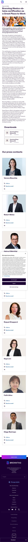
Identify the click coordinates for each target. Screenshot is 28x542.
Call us (8, 183)
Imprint (14, 527)
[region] (14, 271)
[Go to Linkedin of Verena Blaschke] (5, 188)
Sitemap (14, 530)
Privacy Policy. (7, 275)
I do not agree (14, 279)
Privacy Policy (14, 517)
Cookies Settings (14, 287)
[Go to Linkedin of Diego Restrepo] (5, 442)
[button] (26, 540)
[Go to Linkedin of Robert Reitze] (5, 225)
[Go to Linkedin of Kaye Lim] (5, 369)
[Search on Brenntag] (21, 2)
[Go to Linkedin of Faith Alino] (5, 406)
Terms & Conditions (14, 524)
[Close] (25, 253)
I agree (14, 283)
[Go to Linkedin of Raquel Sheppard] (5, 332)
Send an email (9, 186)
